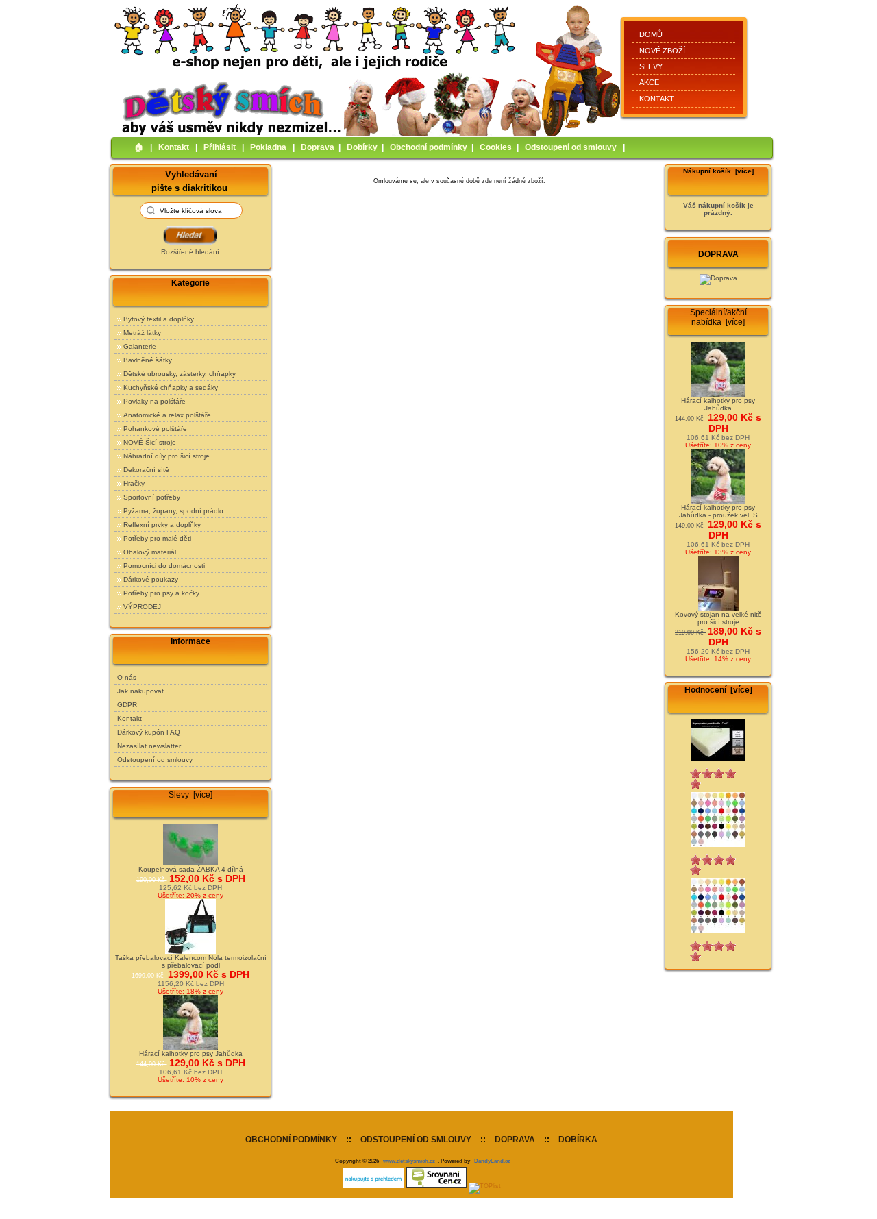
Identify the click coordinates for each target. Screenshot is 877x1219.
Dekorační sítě (146, 469)
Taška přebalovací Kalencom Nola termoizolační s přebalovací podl (191, 961)
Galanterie (139, 346)
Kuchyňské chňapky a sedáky (170, 387)
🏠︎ (139, 147)
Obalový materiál (149, 552)
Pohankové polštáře (155, 428)
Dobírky (362, 147)
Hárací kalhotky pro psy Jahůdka (191, 1053)
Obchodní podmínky (428, 147)
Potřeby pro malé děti (157, 538)
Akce (649, 82)
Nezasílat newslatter (149, 746)
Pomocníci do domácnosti (164, 565)
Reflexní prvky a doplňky (162, 524)
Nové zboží (662, 51)
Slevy (651, 66)
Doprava (317, 147)
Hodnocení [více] (718, 690)
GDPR (127, 705)
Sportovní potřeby (151, 497)
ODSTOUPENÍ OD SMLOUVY (415, 1139)
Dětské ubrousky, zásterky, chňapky (179, 374)
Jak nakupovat (140, 691)
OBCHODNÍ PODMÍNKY (291, 1139)
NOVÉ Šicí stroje (149, 442)
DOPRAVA (515, 1139)
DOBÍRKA (577, 1139)
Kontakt (656, 99)
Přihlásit (219, 147)
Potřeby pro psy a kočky (161, 593)
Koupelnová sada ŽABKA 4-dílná (190, 869)
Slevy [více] (190, 795)
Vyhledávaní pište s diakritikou (189, 181)
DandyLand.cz (492, 1160)
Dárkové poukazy (150, 579)
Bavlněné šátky (147, 360)
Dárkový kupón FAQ (148, 732)
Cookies (496, 147)
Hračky (134, 483)
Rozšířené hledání (190, 252)
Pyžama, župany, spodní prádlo (173, 511)
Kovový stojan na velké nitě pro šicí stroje (718, 618)
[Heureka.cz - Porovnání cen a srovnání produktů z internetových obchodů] (373, 1186)
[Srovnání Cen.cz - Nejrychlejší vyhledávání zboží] (436, 1186)
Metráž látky (142, 332)
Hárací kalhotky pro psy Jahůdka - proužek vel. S (718, 511)
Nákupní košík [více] (718, 171)
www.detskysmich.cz (409, 1160)
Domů (651, 34)
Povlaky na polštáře (154, 401)
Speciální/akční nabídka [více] (718, 317)
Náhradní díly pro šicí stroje (166, 456)
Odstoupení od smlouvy (571, 147)
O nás (126, 677)
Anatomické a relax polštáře (167, 415)
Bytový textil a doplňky (158, 319)
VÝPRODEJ (142, 607)
